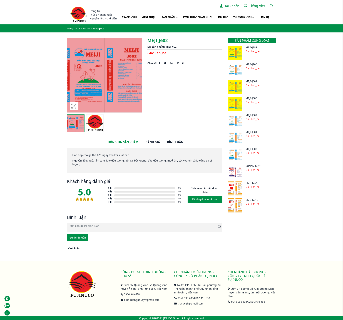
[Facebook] (159, 63)
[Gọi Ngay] (16, 313)
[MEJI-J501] (235, 138)
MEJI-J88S (251, 47)
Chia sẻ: (152, 63)
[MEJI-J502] (235, 121)
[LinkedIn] (183, 63)
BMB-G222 (252, 183)
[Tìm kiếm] (271, 6)
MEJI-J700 (251, 64)
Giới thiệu (149, 17)
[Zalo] (16, 305)
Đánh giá (152, 142)
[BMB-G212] (235, 205)
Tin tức (223, 17)
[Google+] (171, 63)
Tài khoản (232, 6)
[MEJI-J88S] (235, 53)
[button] (138, 75)
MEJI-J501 (251, 132)
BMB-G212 (252, 199)
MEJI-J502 (251, 115)
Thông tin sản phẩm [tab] (122, 142)
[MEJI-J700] (235, 70)
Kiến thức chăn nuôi (197, 17)
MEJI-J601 (251, 81)
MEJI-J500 (251, 149)
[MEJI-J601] (235, 87)
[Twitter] (165, 63)
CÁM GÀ (85, 28)
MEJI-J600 (251, 98)
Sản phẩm (168, 17)
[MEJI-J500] (235, 155)
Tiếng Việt (257, 6)
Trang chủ (129, 17)
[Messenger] (16, 298)
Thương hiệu (242, 17)
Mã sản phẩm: (156, 46)
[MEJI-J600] (235, 104)
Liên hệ (264, 17)
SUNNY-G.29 (253, 166)
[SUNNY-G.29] (235, 172)
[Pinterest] (178, 63)
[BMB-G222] (235, 188)
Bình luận (175, 142)
